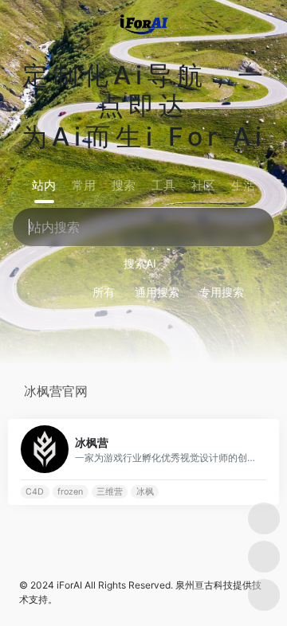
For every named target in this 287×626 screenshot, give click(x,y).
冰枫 (145, 492)
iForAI (69, 585)
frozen (70, 492)
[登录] (242, 23)
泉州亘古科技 (204, 585)
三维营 (109, 492)
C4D (35, 492)
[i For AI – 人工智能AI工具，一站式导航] (144, 22)
